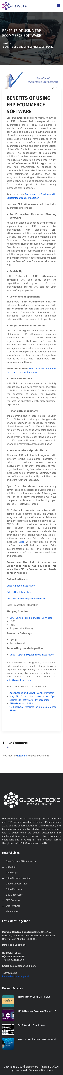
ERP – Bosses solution (22, 703)
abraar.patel (22, 976)
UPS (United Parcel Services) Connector (31, 617)
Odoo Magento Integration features (26, 598)
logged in (22, 755)
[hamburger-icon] (58, 6)
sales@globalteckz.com (19, 680)
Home (5, 43)
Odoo (21, 541)
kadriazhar (8, 976)
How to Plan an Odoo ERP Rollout (34, 997)
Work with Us (13, 905)
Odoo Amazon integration (21, 585)
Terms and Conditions (41, 1070)
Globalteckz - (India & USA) (40, 1066)
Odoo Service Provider (18, 878)
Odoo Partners (14, 889)
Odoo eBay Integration (19, 592)
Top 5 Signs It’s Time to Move (32, 1025)
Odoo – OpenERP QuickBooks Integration (32, 654)
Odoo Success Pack (16, 883)
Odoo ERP (11, 867)
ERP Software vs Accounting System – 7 (37, 1011)
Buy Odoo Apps (14, 894)
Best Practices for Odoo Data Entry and (37, 1039)
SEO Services (13, 900)
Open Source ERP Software (21, 861)
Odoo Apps (12, 872)
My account (12, 911)
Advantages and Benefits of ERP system (32, 693)
